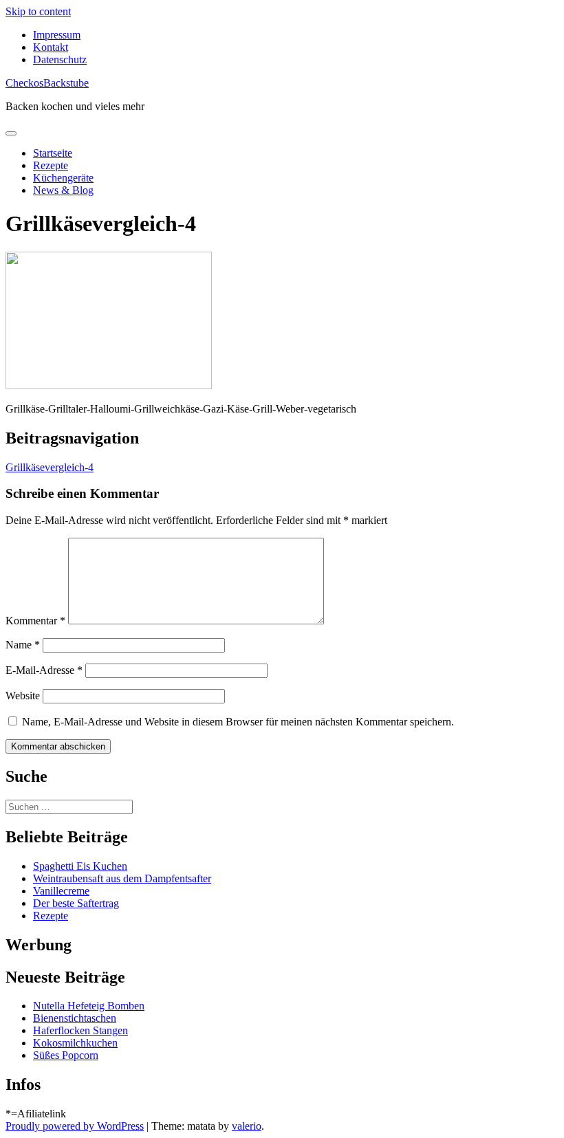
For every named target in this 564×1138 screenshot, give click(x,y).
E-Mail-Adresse (44, 670)
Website (23, 695)
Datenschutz (60, 59)
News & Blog (63, 190)
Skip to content (38, 11)
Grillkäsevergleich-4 (50, 467)
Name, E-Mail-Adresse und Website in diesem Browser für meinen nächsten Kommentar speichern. (238, 721)
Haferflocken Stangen (80, 1030)
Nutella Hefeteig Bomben (88, 1005)
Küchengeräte (63, 178)
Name (23, 644)
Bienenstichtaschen (74, 1018)
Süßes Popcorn (65, 1055)
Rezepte (50, 165)
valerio (246, 1126)
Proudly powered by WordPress (75, 1126)
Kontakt (50, 47)
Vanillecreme (61, 891)
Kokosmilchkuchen (75, 1043)
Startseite (52, 153)
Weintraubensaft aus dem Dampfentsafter (122, 878)
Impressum (56, 35)
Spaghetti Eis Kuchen (80, 866)
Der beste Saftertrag (76, 903)
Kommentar (35, 620)
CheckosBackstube (47, 83)
